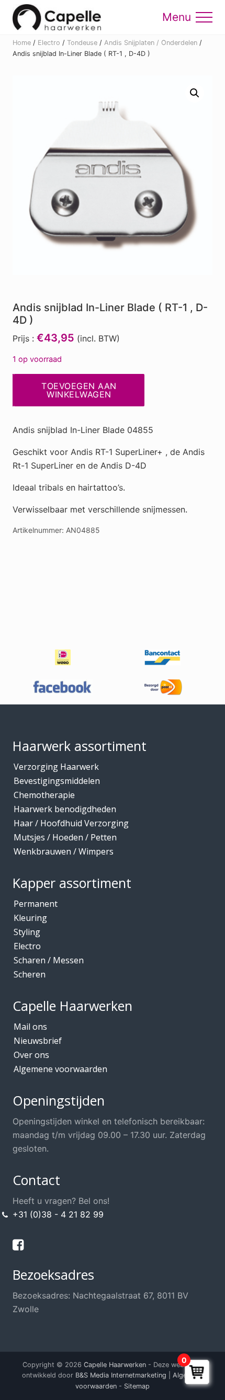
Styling (27, 932)
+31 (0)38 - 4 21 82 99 (58, 1214)
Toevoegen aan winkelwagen (79, 390)
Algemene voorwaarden (60, 1069)
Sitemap (137, 1386)
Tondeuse (82, 43)
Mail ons (30, 1026)
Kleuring (30, 918)
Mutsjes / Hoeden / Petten (65, 837)
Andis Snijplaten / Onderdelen (150, 43)
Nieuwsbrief (38, 1040)
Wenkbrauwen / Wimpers (64, 851)
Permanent (36, 903)
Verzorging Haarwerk (56, 766)
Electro (49, 43)
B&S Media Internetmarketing (120, 1375)
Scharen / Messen (49, 960)
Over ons (31, 1055)
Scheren (30, 974)
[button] (204, 17)
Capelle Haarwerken (115, 1365)
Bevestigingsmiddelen (57, 781)
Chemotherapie (44, 795)
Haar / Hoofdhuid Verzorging (71, 823)
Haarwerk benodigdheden (65, 809)
